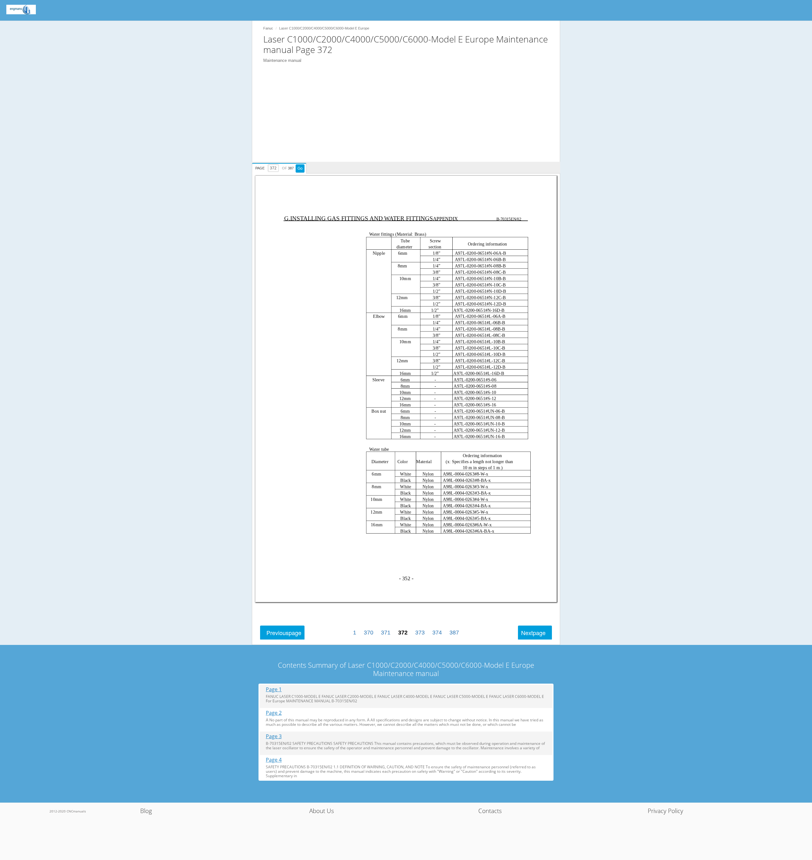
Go (300, 168)
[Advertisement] (409, 117)
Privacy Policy (665, 811)
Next (533, 632)
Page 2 (274, 713)
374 (437, 632)
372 (403, 632)
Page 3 (274, 736)
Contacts (490, 811)
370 (368, 632)
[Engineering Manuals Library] (21, 9)
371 (385, 632)
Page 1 (274, 689)
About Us (321, 811)
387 (454, 632)
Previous (283, 632)
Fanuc (268, 28)
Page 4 (274, 760)
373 (420, 632)
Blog (146, 811)
